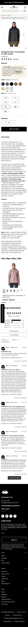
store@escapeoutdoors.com (10, 502)
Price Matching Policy (8, 602)
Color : (10, 79)
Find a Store (5, 574)
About (3, 568)
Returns (3, 597)
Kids (2, 560)
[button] (4, 290)
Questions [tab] (14, 339)
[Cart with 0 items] (25, 7)
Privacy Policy (8, 548)
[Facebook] (6, 516)
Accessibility (7, 621)
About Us (4, 571)
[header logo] (14, 7)
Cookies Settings (19, 621)
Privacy (7, 615)
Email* (3, 533)
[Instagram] (14, 516)
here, (17, 70)
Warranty (4, 594)
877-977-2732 (5, 500)
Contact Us (4, 578)
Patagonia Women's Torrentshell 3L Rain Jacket (13, 296)
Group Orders (5, 563)
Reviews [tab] (4, 339)
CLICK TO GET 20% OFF (2, 313)
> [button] (14, 478)
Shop (3, 552)
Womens (4, 558)
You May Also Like (11, 258)
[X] (2, 516)
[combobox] (14, 10)
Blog (2, 581)
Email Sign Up (5, 583)
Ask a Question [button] (14, 335)
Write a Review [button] (14, 331)
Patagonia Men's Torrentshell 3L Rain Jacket (11, 357)
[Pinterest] (10, 516)
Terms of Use (21, 612)
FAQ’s (3, 592)
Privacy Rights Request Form (13, 618)
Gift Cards (4, 604)
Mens (3, 555)
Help (2, 589)
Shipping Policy (6, 599)
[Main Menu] (2, 7)
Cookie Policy (17, 615)
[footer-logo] (5, 493)
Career (3, 576)
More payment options (14, 133)
